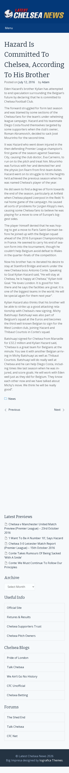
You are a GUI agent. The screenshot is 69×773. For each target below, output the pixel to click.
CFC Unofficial (16, 686)
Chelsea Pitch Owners (21, 636)
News (12, 399)
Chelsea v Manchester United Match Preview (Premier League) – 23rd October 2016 (31, 528)
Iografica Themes (51, 760)
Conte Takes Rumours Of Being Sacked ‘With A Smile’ (32, 555)
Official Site (14, 608)
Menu (9, 28)
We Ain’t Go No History (22, 676)
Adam (45, 82)
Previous (14, 410)
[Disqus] (34, 460)
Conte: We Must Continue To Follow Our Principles (33, 565)
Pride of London (17, 658)
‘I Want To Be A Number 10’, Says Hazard (36, 538)
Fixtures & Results (19, 617)
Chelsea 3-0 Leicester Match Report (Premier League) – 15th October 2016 (30, 546)
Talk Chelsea (15, 667)
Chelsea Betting (17, 695)
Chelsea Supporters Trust (24, 626)
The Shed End (16, 717)
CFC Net (12, 736)
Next (57, 410)
